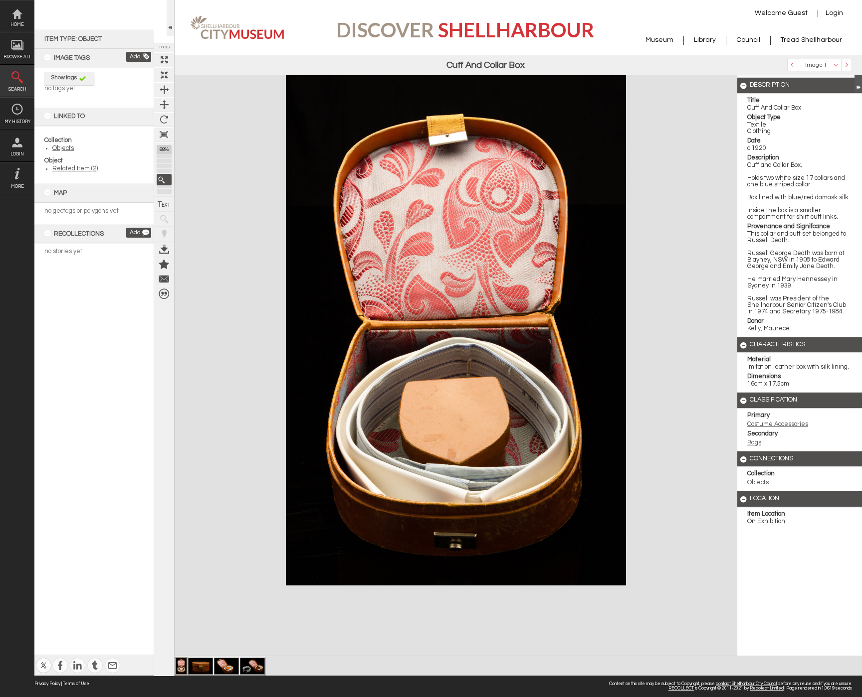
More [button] (17, 186)
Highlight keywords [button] (164, 234)
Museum (659, 39)
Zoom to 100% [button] (164, 134)
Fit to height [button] (164, 104)
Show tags (64, 77)
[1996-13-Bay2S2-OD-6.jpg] (226, 666)
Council (748, 39)
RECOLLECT (681, 688)
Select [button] (836, 65)
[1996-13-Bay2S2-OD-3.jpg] (200, 666)
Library (705, 39)
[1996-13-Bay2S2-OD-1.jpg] (181, 666)
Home (17, 24)
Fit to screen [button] (164, 74)
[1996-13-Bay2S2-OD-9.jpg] (252, 666)
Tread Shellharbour (811, 39)
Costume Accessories (777, 424)
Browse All (17, 57)
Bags (754, 442)
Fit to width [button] (164, 89)
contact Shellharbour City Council (746, 684)
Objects (63, 148)
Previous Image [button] (793, 65)
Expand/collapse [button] (858, 83)
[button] (164, 179)
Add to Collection (164, 264)
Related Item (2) (75, 168)
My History (17, 122)
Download (164, 249)
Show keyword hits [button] (164, 219)
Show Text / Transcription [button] (164, 204)
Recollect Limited (767, 688)
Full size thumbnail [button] (164, 59)
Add (135, 56)
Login (17, 154)
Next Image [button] (847, 65)
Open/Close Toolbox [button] (170, 18)
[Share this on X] (43, 659)
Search (17, 89)
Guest (798, 12)
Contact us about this (164, 279)
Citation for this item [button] (164, 293)
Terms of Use (76, 684)
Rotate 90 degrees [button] (164, 119)
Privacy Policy (47, 684)
